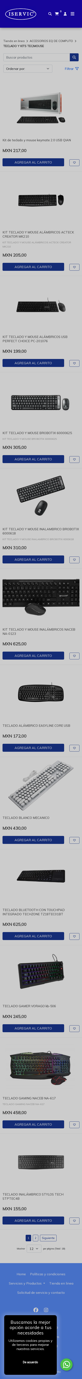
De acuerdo (30, 1362)
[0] (57, 13)
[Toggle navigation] (72, 14)
